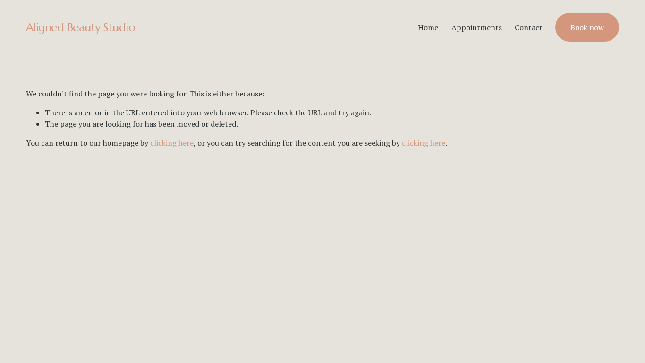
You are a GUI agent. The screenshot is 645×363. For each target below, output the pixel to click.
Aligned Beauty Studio (81, 27)
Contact (529, 27)
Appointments (476, 27)
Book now (587, 27)
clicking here (172, 143)
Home (428, 27)
